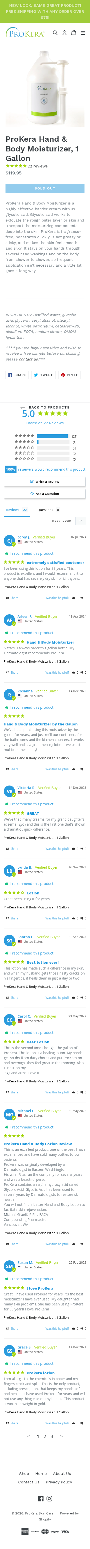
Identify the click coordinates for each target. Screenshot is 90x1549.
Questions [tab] (45, 509)
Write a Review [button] (47, 481)
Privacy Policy (59, 1482)
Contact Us (29, 1482)
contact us (28, 359)
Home (41, 1473)
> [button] (61, 1436)
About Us (62, 1473)
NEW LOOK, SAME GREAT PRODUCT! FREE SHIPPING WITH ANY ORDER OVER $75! (45, 11)
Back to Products (49, 407)
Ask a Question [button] (47, 493)
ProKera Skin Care (39, 1513)
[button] (75, 598)
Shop (24, 1473)
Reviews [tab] (12, 509)
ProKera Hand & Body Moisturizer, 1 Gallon (36, 587)
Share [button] (14, 598)
